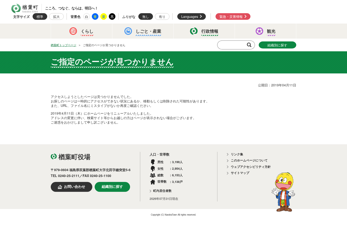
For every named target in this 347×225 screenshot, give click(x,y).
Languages (189, 16)
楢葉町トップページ (63, 45)
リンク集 (237, 154)
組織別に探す (277, 45)
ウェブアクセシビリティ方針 (251, 167)
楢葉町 (24, 8)
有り (162, 16)
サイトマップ (240, 173)
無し (145, 16)
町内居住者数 (162, 191)
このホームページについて (249, 160)
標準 (40, 16)
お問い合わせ (74, 187)
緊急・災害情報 (231, 16)
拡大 (56, 16)
